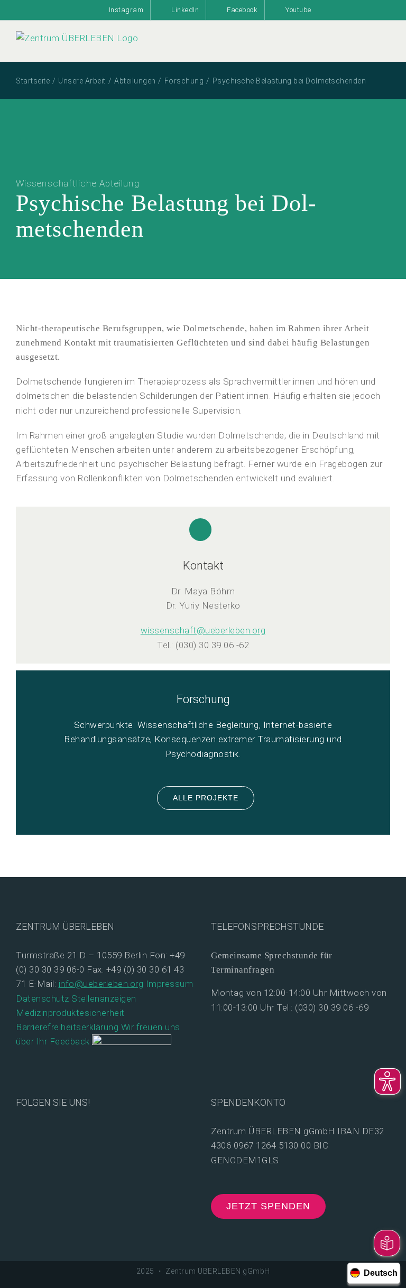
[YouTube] (37, 1130)
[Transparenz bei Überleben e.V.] (131, 1041)
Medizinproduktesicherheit (70, 1012)
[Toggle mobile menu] (386, 49)
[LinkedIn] (71, 1130)
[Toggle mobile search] (366, 49)
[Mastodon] (88, 1130)
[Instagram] (54, 1130)
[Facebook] (20, 1130)
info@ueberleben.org (101, 983)
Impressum (169, 983)
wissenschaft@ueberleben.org (203, 630)
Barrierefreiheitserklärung (67, 1027)
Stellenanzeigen (103, 998)
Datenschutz (42, 998)
